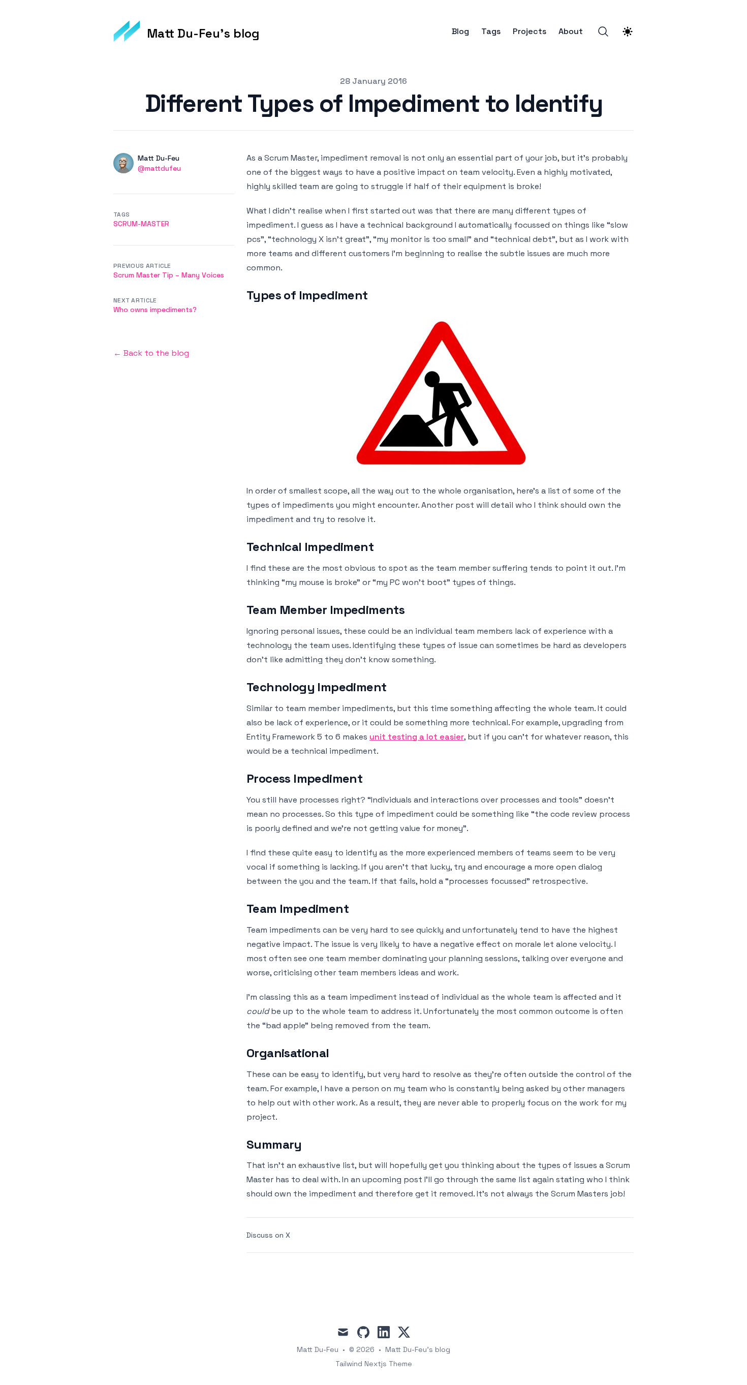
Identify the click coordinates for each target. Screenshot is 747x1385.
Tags (491, 31)
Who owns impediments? (155, 309)
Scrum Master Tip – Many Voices (168, 275)
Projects (529, 31)
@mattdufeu (159, 168)
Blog (460, 31)
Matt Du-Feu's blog (417, 1349)
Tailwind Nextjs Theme (373, 1363)
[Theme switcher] (627, 31)
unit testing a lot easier (416, 736)
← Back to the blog (151, 353)
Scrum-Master (141, 223)
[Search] (603, 31)
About (570, 31)
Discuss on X (268, 1235)
